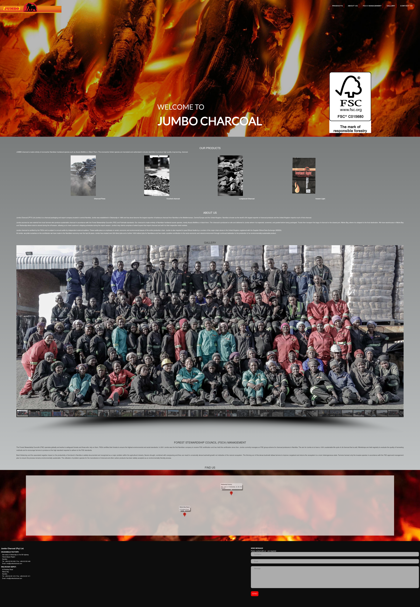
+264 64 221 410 (10, 576)
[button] (20, 327)
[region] (210, 68)
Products (337, 6)
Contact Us (406, 6)
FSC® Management (372, 6)
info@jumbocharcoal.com (14, 563)
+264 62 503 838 (10, 561)
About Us (353, 6)
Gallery (391, 6)
